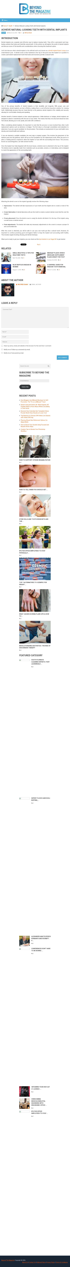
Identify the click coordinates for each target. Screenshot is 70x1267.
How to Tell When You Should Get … (33, 490)
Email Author (36, 284)
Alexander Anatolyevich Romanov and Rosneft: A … (41, 938)
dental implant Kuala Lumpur (57, 50)
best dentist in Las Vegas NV (48, 239)
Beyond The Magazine (8, 1260)
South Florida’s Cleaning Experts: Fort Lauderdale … (40, 662)
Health (3, 33)
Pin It (38, 244)
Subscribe (25, 387)
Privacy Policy (50, 1262)
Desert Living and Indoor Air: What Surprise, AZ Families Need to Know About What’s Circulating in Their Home (35, 406)
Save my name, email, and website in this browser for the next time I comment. (27, 346)
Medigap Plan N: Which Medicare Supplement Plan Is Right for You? (56, 255)
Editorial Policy (41, 1262)
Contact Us (32, 1262)
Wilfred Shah (28, 33)
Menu (5, 20)
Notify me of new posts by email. (14, 353)
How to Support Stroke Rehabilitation (34, 460)
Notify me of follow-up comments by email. (17, 349)
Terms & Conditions (62, 1262)
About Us (25, 1262)
